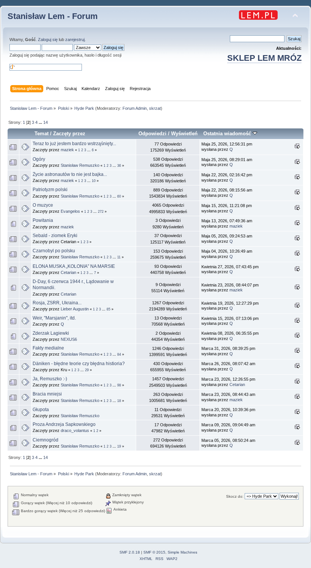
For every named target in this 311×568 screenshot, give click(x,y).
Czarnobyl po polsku (54, 250)
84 (119, 354)
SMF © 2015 (154, 552)
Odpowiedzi (152, 133)
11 (119, 257)
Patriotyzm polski (50, 189)
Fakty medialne (48, 348)
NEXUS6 (69, 339)
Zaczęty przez (69, 133)
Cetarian (68, 272)
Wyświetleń (184, 133)
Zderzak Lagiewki (51, 333)
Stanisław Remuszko (80, 165)
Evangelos (70, 211)
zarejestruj (75, 39)
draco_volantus (75, 430)
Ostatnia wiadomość (228, 133)
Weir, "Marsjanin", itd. (54, 318)
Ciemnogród (45, 440)
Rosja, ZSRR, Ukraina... (57, 302)
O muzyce (43, 205)
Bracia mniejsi (47, 394)
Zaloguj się (48, 39)
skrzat (155, 108)
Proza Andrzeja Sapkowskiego (64, 424)
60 (119, 196)
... (41, 122)
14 (45, 122)
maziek (67, 149)
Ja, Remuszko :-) (50, 378)
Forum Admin (135, 108)
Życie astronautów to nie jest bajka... (70, 174)
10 (94, 181)
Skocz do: (234, 496)
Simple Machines (182, 552)
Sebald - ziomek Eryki (55, 235)
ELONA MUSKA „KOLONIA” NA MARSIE (74, 266)
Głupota (41, 409)
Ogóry (39, 159)
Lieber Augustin (75, 309)
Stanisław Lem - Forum (53, 16)
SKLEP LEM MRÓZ (264, 58)
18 (119, 401)
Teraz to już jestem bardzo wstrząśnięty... (74, 143)
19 (119, 446)
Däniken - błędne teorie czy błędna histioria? (79, 363)
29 (87, 370)
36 (119, 166)
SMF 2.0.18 (129, 552)
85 (108, 309)
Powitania (43, 220)
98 (119, 385)
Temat (42, 133)
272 (101, 212)
